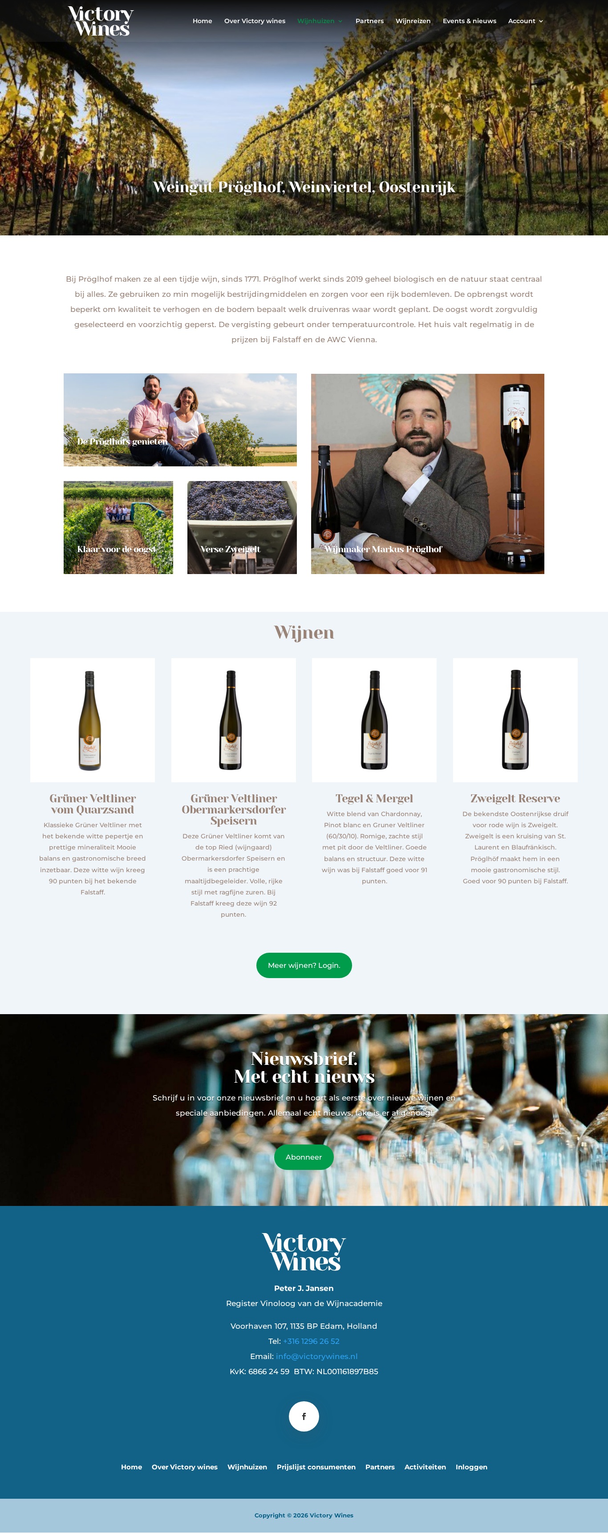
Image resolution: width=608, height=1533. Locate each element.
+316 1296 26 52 (311, 1341)
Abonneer (304, 1157)
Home (202, 21)
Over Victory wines (254, 21)
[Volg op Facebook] (304, 1416)
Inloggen (471, 1467)
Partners (370, 21)
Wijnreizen (413, 21)
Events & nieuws (469, 21)
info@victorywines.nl (317, 1356)
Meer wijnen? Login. (304, 965)
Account (521, 21)
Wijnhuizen (316, 21)
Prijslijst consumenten (316, 1467)
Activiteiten (425, 1467)
